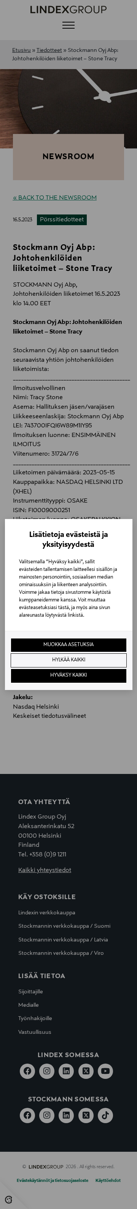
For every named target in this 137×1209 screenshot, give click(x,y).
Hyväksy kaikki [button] (68, 675)
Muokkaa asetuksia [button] (68, 645)
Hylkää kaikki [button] (68, 660)
